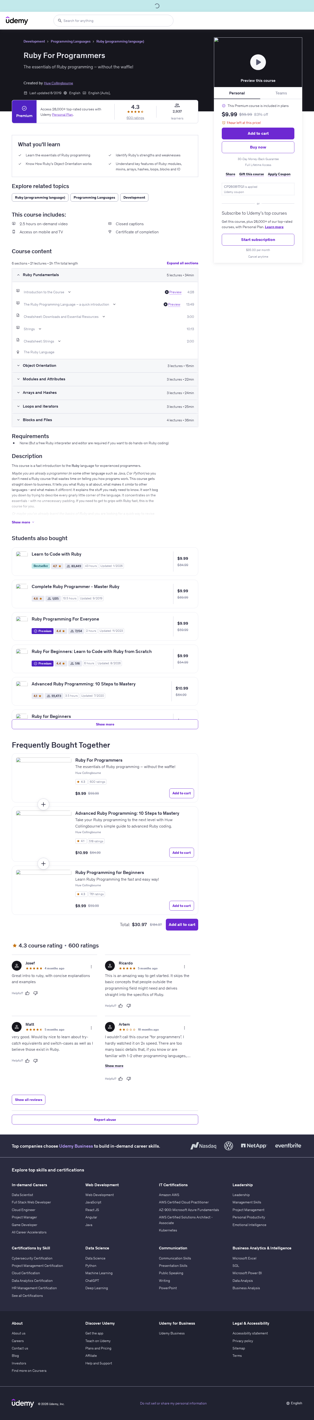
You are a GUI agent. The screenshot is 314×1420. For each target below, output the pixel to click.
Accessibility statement (250, 1333)
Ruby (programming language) (120, 41)
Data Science (95, 1258)
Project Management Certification (37, 1265)
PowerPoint (168, 1288)
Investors (19, 1363)
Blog (15, 1355)
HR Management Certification (34, 1288)
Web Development (99, 1195)
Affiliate (91, 1355)
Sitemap (239, 1348)
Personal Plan (62, 114)
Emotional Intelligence (249, 1225)
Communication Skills (175, 1258)
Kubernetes (168, 1230)
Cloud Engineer (23, 1210)
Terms (237, 1355)
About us (19, 1333)
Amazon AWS (169, 1195)
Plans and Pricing (98, 1348)
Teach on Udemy (98, 1341)
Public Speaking (171, 1273)
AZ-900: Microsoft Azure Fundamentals (189, 1210)
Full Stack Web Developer (31, 1202)
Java (88, 1225)
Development (34, 41)
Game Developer (24, 1225)
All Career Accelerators (29, 1232)
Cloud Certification (26, 1273)
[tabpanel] (258, 181)
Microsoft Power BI (247, 1273)
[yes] (27, 993)
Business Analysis (246, 1288)
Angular (91, 1217)
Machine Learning (99, 1273)
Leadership (241, 1195)
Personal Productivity (249, 1217)
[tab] (237, 93)
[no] (35, 993)
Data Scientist (22, 1195)
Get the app (94, 1333)
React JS (92, 1210)
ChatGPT (92, 1280)
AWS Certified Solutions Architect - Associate (186, 1220)
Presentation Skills (173, 1265)
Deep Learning (96, 1288)
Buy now (258, 147)
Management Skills (247, 1202)
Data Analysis (243, 1280)
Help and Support (98, 1363)
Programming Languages (71, 41)
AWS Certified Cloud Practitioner (184, 1202)
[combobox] (113, 21)
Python (90, 1265)
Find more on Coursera (29, 1370)
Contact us (20, 1348)
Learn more (274, 227)
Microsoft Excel (244, 1258)
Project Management (248, 1210)
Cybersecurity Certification (32, 1258)
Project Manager (24, 1217)
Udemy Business (76, 1146)
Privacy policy (243, 1341)
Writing (164, 1280)
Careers (18, 1341)
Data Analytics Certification (32, 1280)
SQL (236, 1265)
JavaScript (93, 1202)
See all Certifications (27, 1295)
